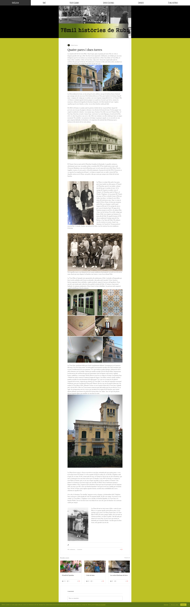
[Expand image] (85, 78)
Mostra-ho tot (127, 557)
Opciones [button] (166, 604)
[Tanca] (188, 604)
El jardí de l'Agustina (68, 575)
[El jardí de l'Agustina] (71, 567)
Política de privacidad (100, 604)
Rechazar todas (174, 604)
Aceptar (183, 604)
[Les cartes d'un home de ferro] (119, 567)
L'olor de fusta (90, 575)
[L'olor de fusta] (95, 567)
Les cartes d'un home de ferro (119, 575)
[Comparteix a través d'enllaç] (68, 545)
